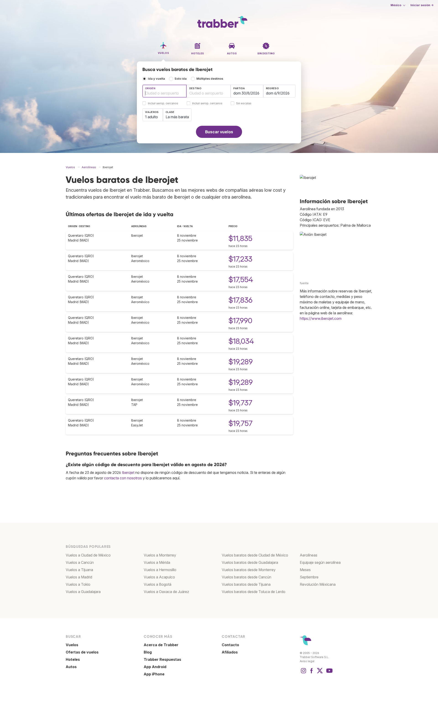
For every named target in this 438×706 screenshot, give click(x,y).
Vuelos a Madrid (79, 577)
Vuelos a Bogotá (157, 584)
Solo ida (181, 78)
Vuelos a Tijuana (79, 569)
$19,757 (241, 423)
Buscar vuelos (219, 131)
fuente (304, 283)
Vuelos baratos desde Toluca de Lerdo (253, 591)
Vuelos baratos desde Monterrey (249, 569)
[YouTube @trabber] (328, 673)
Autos (71, 666)
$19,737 (240, 402)
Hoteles (73, 659)
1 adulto (151, 117)
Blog (148, 652)
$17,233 (240, 259)
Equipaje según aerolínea (320, 562)
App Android (155, 666)
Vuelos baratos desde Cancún (246, 577)
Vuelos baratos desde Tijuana (246, 584)
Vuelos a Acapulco (159, 577)
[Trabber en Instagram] (303, 673)
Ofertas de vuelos (82, 652)
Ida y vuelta (156, 78)
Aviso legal (307, 661)
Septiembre (309, 577)
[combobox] (164, 91)
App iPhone (154, 674)
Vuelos (72, 645)
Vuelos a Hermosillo (160, 569)
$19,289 (241, 361)
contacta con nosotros (123, 478)
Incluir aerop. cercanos (163, 103)
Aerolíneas (308, 555)
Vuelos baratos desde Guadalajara (250, 562)
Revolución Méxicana (318, 584)
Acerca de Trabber (161, 645)
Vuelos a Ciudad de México (88, 555)
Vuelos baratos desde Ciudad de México (255, 555)
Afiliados (230, 652)
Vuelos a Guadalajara (83, 591)
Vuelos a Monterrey (160, 555)
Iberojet (128, 472)
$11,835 (240, 238)
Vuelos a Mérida (157, 562)
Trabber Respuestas (162, 659)
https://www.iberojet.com (321, 318)
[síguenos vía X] (319, 673)
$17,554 (241, 279)
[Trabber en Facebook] (311, 673)
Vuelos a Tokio (78, 584)
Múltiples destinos (209, 78)
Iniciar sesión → (421, 5)
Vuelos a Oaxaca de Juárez (166, 591)
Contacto (230, 645)
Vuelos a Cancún (80, 562)
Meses (305, 569)
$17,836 (241, 300)
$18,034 (241, 341)
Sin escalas (243, 103)
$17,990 (240, 320)
